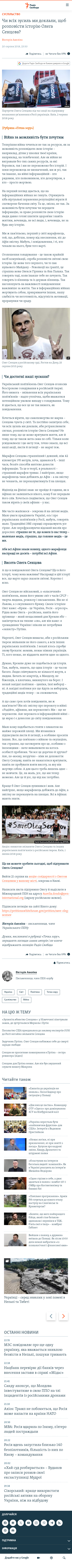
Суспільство (11, 14)
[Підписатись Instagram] (36, 1523)
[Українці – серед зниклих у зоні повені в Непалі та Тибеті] (36, 1276)
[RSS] (59, 1523)
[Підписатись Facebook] (5, 1523)
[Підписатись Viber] (44, 1523)
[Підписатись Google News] (13, 1523)
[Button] (33, 54)
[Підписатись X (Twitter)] (21, 1523)
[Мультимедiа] (38, 1558)
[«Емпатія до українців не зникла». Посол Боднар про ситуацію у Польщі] (15, 1093)
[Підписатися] (13, 1530)
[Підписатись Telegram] (52, 1523)
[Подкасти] (51, 1558)
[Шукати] (64, 1558)
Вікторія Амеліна (12, 40)
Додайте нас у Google (17, 1558)
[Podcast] (5, 1530)
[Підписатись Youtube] (28, 1523)
